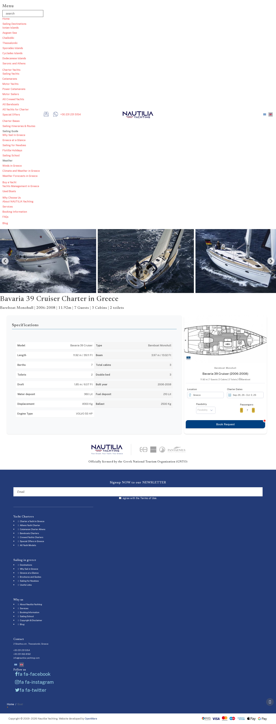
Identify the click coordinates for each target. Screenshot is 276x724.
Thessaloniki (9, 43)
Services (7, 206)
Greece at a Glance (14, 140)
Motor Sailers (10, 94)
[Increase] (253, 410)
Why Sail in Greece (28, 569)
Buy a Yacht (9, 182)
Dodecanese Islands (14, 58)
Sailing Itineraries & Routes (18, 126)
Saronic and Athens (14, 63)
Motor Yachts (10, 83)
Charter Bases (11, 121)
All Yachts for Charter (15, 109)
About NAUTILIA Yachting (17, 201)
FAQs (5, 216)
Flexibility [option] (202, 409)
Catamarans (9, 78)
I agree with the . (139, 498)
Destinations (25, 565)
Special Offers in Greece (31, 541)
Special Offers (11, 114)
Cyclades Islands (12, 53)
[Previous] (5, 261)
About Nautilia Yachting (30, 604)
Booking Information (14, 211)
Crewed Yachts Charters (31, 537)
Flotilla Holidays (12, 150)
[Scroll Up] (270, 702)
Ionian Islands (10, 27)
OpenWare (91, 718)
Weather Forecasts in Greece (20, 175)
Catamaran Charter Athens (32, 529)
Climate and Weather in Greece (21, 170)
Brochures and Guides (30, 577)
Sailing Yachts (10, 73)
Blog (5, 223)
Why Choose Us (11, 197)
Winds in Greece (12, 165)
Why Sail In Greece (13, 135)
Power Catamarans (13, 89)
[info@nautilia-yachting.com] (46, 115)
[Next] (270, 261)
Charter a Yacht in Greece (31, 521)
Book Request (225, 424)
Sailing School (11, 155)
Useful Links (25, 585)
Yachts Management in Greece (20, 186)
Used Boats (9, 191)
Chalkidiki (8, 37)
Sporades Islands (12, 48)
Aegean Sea (9, 32)
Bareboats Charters (29, 533)
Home (6, 18)
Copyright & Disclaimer (30, 620)
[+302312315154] (55, 115)
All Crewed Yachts (13, 99)
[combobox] (205, 395)
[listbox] (206, 410)
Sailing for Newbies (14, 145)
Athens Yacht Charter (29, 525)
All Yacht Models (27, 545)
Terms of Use (148, 498)
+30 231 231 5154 (70, 114)
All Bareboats (10, 104)
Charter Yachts (11, 69)
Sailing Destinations (14, 23)
